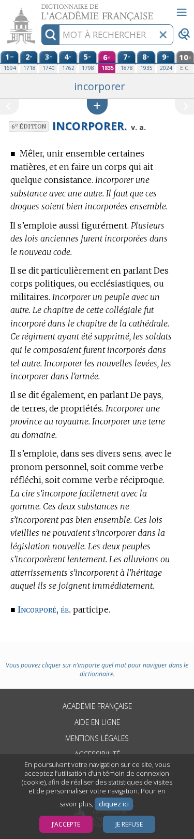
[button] (97, 106)
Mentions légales (97, 738)
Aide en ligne (97, 722)
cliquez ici (114, 804)
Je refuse (129, 824)
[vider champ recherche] (163, 34)
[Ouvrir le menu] (181, 12)
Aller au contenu (40, 9)
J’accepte (66, 824)
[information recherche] (50, 34)
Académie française (97, 706)
